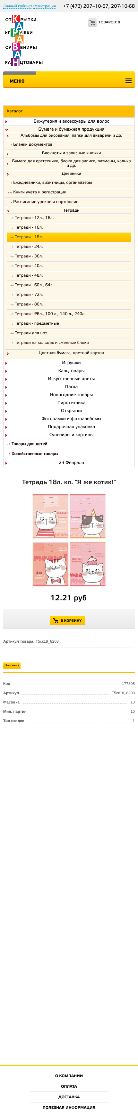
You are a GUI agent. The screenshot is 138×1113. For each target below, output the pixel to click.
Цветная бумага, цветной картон (71, 353)
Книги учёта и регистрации (39, 192)
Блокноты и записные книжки (71, 153)
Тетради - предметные (37, 323)
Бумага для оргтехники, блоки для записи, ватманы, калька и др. (71, 163)
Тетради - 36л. (29, 256)
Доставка (69, 1097)
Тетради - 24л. (29, 247)
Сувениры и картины (71, 435)
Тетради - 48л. (29, 275)
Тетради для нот (31, 333)
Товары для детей (29, 444)
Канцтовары (71, 371)
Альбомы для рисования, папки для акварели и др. (71, 136)
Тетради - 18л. (29, 237)
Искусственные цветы (71, 379)
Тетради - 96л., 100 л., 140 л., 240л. (50, 314)
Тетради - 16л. (29, 227)
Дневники (71, 174)
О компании (69, 1076)
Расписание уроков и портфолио (45, 202)
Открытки (71, 411)
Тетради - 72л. (29, 295)
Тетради (72, 211)
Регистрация (44, 6)
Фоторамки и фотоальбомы (71, 419)
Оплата (69, 1087)
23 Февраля (71, 463)
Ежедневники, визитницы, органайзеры (52, 183)
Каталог (14, 111)
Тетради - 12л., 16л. (34, 218)
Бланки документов (33, 144)
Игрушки (71, 363)
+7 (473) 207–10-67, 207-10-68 (99, 7)
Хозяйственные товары (35, 454)
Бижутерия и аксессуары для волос (71, 121)
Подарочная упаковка (71, 427)
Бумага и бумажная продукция (71, 129)
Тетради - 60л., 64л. (34, 285)
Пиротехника (71, 403)
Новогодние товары (71, 395)
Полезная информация (69, 1108)
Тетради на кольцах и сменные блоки (52, 343)
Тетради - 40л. (29, 266)
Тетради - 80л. (29, 304)
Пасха (71, 387)
